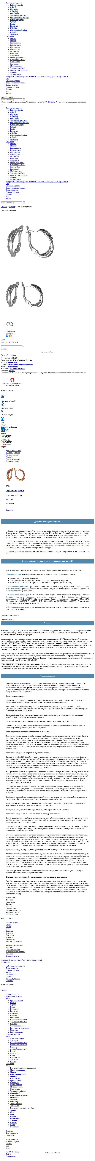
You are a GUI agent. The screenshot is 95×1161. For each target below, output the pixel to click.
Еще (7, 79)
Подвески (14, 9)
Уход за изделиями (13, 459)
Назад (8, 998)
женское (12, 371)
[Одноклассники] (10, 335)
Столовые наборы (17, 1038)
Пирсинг (13, 32)
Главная (4, 207)
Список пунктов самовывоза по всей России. (27, 552)
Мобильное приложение (15, 966)
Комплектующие (17, 20)
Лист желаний (42, 76)
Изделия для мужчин (18, 30)
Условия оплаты (12, 455)
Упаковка (14, 34)
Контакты (9, 981)
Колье (12, 24)
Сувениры (14, 11)
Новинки (32, 76)
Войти (8, 1154)
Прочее (13, 1062)
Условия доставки (13, 453)
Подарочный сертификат (58, 76)
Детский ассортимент (18, 15)
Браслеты (14, 26)
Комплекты (14, 13)
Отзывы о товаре (12, 461)
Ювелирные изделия (14, 3)
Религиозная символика (19, 18)
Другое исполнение (13, 451)
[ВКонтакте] (7, 335)
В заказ (4, 349)
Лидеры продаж (21, 76)
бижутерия (12, 362)
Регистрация (11, 1156)
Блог (7, 91)
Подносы (13, 1047)
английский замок (17, 369)
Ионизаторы (15, 1057)
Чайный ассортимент (18, 1045)
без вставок (13, 366)
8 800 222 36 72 (7, 97)
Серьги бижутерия (15, 490)
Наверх (4, 990)
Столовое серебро (13, 81)
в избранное (10, 331)
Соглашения (10, 974)
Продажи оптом (12, 85)
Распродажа (10, 76)
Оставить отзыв (7, 620)
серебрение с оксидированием (20, 364)
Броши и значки (16, 5)
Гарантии (9, 457)
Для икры (14, 1059)
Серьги (13, 7)
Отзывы (9, 89)
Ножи (12, 1055)
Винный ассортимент (18, 1043)
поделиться (10, 333)
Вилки (12, 1051)
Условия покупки (12, 87)
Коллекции (10, 37)
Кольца (13, 22)
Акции (8, 93)
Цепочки (13, 28)
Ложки (13, 1053)
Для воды (14, 1041)
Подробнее (10, 510)
